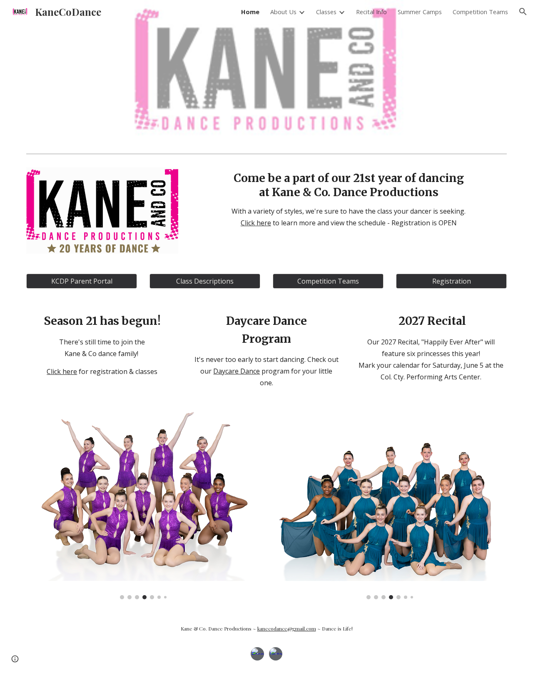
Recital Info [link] (371, 11)
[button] (523, 12)
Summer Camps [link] (420, 11)
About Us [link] (283, 11)
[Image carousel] (143, 505)
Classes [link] (326, 11)
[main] (348, 199)
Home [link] (250, 11)
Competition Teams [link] (480, 11)
